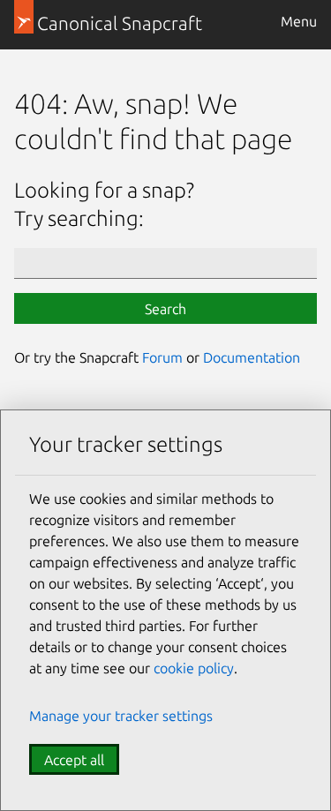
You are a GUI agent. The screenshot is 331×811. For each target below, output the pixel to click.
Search (165, 309)
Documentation (251, 357)
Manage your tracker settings (121, 716)
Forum (162, 357)
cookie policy (194, 668)
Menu (299, 21)
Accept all (74, 760)
